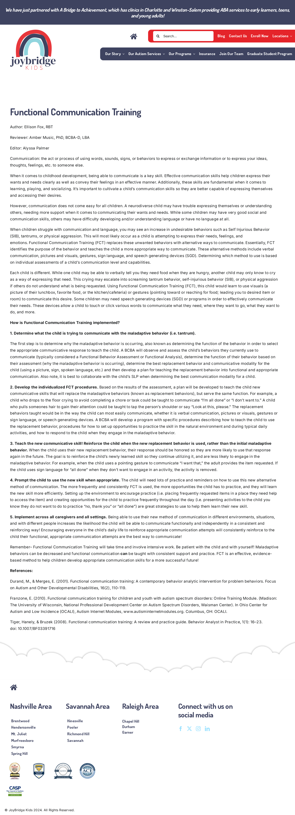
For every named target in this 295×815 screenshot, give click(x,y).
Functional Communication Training (61, 242)
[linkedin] (207, 728)
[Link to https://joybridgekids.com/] (38, 687)
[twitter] (189, 728)
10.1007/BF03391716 (36, 628)
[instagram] (198, 728)
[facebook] (180, 728)
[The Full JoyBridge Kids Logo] (33, 31)
